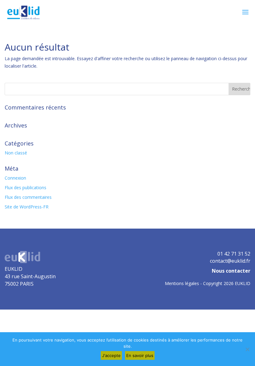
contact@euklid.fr (230, 260)
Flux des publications (25, 187)
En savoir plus (139, 355)
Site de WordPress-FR (27, 207)
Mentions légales (182, 283)
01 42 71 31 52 (233, 253)
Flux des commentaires (28, 197)
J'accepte (111, 355)
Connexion (15, 178)
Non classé (16, 153)
